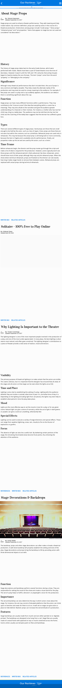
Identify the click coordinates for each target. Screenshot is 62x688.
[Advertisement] (31, 50)
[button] (1, 3)
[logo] (31, 3)
